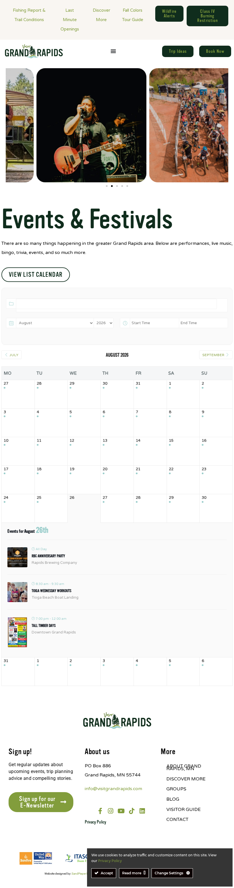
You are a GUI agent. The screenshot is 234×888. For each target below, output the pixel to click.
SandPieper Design (83, 873)
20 (105, 469)
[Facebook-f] (100, 811)
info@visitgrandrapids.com (113, 789)
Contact (177, 819)
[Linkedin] (142, 811)
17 (6, 469)
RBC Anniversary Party (48, 556)
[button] (107, 186)
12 (72, 441)
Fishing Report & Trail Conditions (29, 15)
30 (105, 384)
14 (138, 441)
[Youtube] (121, 811)
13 (105, 441)
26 (72, 498)
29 (72, 384)
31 (138, 384)
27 (6, 384)
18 (39, 469)
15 (171, 441)
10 (6, 441)
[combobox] (116, 304)
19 (72, 469)
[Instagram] (111, 811)
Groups (176, 789)
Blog (172, 799)
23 (204, 469)
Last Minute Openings (69, 20)
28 (39, 384)
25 (39, 498)
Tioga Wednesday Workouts (51, 591)
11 (39, 441)
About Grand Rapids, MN (183, 767)
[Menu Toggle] (113, 51)
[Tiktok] (132, 811)
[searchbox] (20, 311)
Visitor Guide (183, 809)
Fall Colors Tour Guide (132, 15)
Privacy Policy (95, 822)
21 (138, 469)
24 (6, 498)
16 (204, 441)
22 (171, 469)
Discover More (101, 15)
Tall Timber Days (44, 625)
